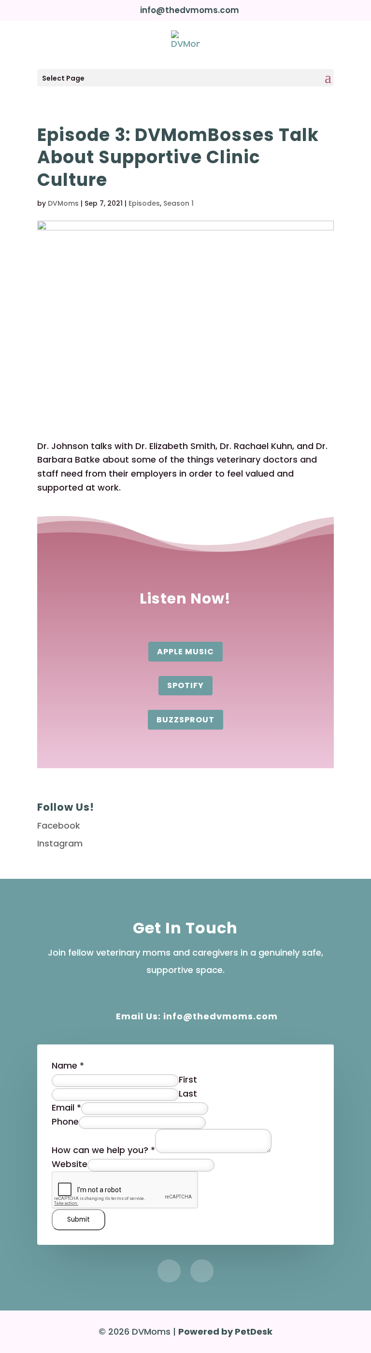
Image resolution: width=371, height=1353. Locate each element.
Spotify (185, 685)
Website (69, 1164)
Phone (65, 1121)
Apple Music (185, 651)
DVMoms (63, 203)
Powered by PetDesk (225, 1331)
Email (66, 1107)
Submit (78, 1219)
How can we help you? (103, 1150)
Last (188, 1093)
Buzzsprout (185, 719)
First (188, 1079)
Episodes (144, 203)
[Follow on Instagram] (202, 1271)
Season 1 (178, 203)
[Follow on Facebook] (169, 1271)
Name (68, 1065)
